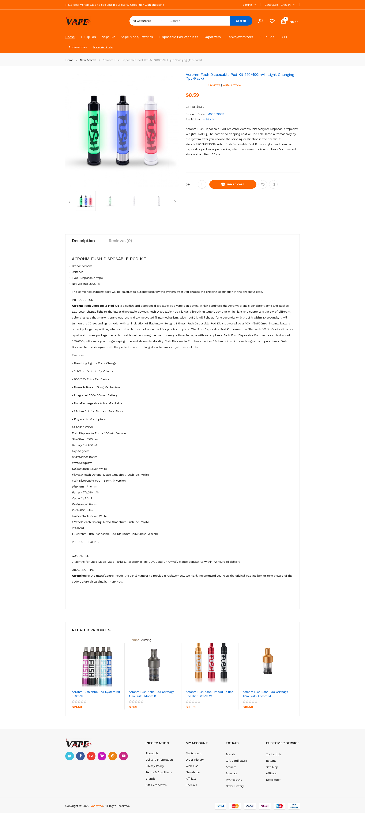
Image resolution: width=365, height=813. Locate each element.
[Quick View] (97, 661)
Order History (194, 759)
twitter (69, 756)
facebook (80, 756)
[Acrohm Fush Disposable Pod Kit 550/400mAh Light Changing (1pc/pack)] (86, 200)
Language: (272, 4)
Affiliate (191, 778)
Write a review (232, 85)
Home (69, 60)
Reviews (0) (120, 240)
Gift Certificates (156, 785)
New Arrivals (88, 60)
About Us (152, 753)
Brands (150, 778)
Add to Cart (235, 184)
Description (83, 240)
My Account (194, 753)
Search (241, 20)
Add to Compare (273, 184)
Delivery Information (159, 759)
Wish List (192, 766)
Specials (191, 785)
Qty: (188, 184)
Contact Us (273, 754)
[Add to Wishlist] (109, 701)
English (286, 4)
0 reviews (214, 85)
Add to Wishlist (263, 184)
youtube (123, 756)
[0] (272, 22)
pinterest (112, 756)
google (91, 756)
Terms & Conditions (159, 772)
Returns (271, 760)
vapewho (97, 806)
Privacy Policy (155, 766)
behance (102, 756)
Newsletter (193, 772)
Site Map (272, 767)
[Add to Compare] (76, 710)
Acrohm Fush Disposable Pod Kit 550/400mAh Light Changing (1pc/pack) (152, 60)
